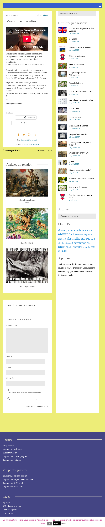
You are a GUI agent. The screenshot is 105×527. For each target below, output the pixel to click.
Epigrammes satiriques (12, 449)
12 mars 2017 (13, 15)
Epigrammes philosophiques (15, 456)
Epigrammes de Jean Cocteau (15, 476)
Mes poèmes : (8, 445)
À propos (6, 502)
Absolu (69, 247)
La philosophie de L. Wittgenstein (78, 73)
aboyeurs (86, 234)
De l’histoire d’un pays (78, 153)
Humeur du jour (10, 453)
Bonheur (73, 39)
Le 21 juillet (74, 108)
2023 (93, 247)
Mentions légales (10, 509)
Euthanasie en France (78, 126)
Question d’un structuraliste (81, 100)
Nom (9, 356)
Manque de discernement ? (80, 47)
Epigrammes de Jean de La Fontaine (18, 479)
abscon (68, 243)
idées (29, 140)
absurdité (73, 238)
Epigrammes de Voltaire (13, 486)
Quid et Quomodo (76, 64)
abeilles (77, 247)
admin (45, 15)
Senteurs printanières (78, 187)
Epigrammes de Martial (13, 483)
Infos (63, 523)
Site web (10, 378)
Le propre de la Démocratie (81, 91)
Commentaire (12, 325)
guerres (24, 140)
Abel (89, 243)
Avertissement (75, 117)
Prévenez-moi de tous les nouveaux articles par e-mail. (23, 400)
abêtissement (77, 234)
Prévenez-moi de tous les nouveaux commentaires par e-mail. (25, 392)
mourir (34, 140)
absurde (64, 234)
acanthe (86, 247)
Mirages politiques (77, 56)
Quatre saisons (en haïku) (80, 170)
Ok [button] (49, 523)
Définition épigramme (12, 506)
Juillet (71, 161)
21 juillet (62, 250)
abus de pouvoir (65, 230)
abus (61, 247)
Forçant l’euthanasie (78, 134)
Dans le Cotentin (76, 83)
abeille (61, 243)
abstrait (88, 230)
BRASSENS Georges (31, 144)
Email (9, 367)
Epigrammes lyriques (12, 460)
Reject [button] (56, 523)
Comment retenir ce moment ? (82, 178)
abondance (79, 230)
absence (88, 238)
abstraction (79, 243)
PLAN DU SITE (9, 513)
